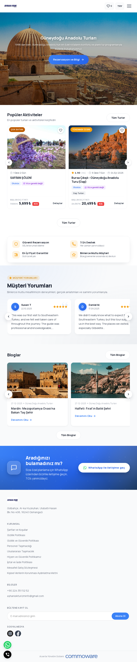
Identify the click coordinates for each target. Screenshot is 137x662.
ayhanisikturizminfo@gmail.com (25, 596)
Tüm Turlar (118, 117)
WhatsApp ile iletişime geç (106, 468)
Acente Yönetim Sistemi (51, 656)
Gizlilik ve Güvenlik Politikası (23, 540)
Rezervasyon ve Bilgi (66, 59)
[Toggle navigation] (129, 6)
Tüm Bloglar (117, 355)
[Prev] (9, 162)
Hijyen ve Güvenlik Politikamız (24, 556)
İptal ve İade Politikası (19, 562)
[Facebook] (18, 634)
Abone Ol (120, 616)
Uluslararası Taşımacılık (20, 551)
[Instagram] (10, 634)
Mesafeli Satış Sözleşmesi (22, 567)
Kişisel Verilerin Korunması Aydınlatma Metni (32, 573)
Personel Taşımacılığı (19, 546)
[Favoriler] (61, 130)
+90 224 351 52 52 (18, 590)
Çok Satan (17, 129)
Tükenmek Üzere (81, 129)
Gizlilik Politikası (16, 535)
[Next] (128, 162)
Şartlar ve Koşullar (17, 529)
